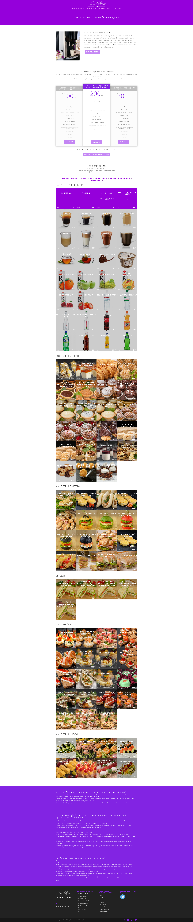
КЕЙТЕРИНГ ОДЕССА (83, 894)
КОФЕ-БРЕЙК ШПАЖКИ (95, 180)
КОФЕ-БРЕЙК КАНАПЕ (124, 178)
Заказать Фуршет (82, 896)
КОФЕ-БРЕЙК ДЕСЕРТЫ (85, 178)
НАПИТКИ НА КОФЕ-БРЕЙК (69, 178)
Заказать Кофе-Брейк (83, 901)
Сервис (102, 897)
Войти (119, 8)
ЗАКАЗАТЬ (69, 142)
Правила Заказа (104, 907)
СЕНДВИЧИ (113, 178)
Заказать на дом (82, 905)
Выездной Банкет (82, 898)
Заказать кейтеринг (77, 8)
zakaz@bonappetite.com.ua (63, 906)
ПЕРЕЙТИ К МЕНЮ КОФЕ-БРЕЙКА (96, 155)
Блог (79, 912)
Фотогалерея (101, 8)
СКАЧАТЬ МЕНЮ (92, 52)
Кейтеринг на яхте (104, 911)
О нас (108, 8)
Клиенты (102, 900)
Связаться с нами (91, 8)
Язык (113, 8)
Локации (102, 902)
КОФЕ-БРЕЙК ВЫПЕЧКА (101, 178)
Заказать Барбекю (83, 903)
